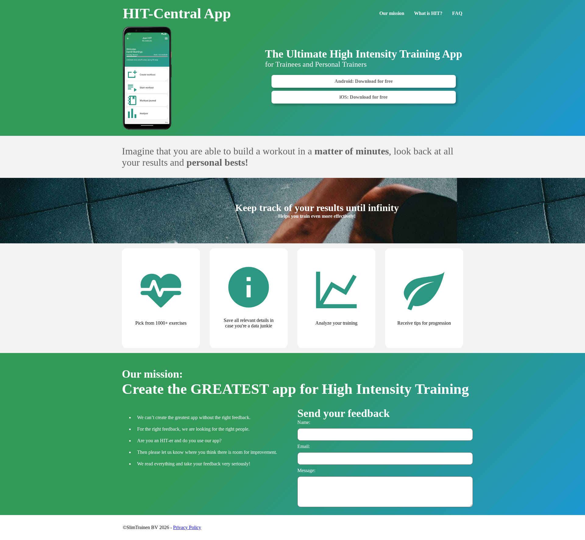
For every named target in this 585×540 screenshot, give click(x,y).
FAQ (457, 13)
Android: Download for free (364, 81)
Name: (303, 422)
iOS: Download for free (363, 97)
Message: (306, 470)
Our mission (391, 13)
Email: (303, 446)
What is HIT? (428, 13)
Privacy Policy (187, 527)
